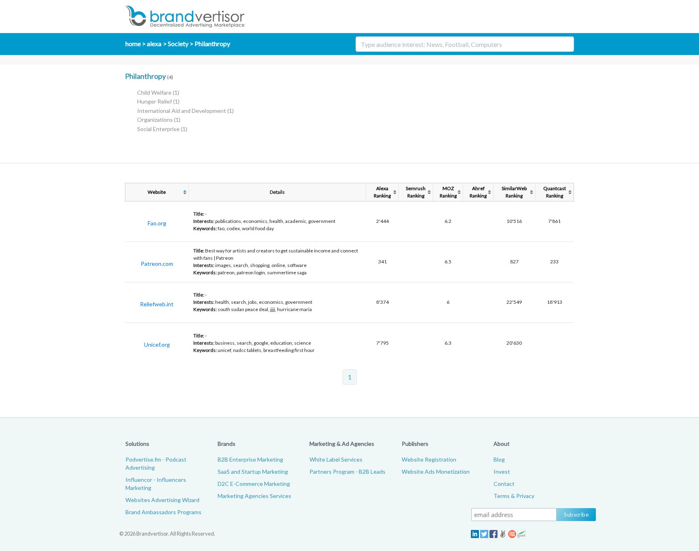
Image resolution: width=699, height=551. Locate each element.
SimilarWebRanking (514, 192)
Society (178, 43)
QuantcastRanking (554, 192)
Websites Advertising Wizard (162, 499)
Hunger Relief (158, 101)
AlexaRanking (382, 192)
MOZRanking (448, 192)
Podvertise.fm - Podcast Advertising (155, 463)
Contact (504, 483)
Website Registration (429, 459)
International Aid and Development (185, 110)
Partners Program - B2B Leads (347, 471)
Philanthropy (212, 43)
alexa (154, 43)
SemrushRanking (416, 192)
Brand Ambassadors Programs (163, 512)
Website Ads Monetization (436, 471)
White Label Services (335, 459)
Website (157, 192)
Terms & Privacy (514, 495)
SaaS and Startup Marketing (253, 471)
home (133, 43)
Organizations (158, 119)
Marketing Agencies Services (254, 495)
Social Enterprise (162, 128)
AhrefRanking (478, 192)
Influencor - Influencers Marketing (155, 483)
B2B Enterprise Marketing (250, 459)
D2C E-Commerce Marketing (254, 483)
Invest (502, 471)
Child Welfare (158, 92)
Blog (499, 459)
